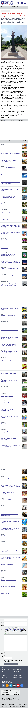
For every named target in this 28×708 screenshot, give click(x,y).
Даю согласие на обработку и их (14, 653)
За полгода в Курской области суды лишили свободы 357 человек (9, 352)
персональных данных (22, 704)
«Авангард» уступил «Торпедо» (8, 387)
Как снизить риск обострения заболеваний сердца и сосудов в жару (10, 558)
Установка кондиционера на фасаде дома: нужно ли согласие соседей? (10, 529)
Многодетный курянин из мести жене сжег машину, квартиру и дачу (10, 316)
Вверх (2, 120)
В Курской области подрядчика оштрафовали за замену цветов (8, 240)
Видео (3, 671)
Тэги (3, 673)
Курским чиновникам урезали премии (9, 146)
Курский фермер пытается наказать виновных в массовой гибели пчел (9, 345)
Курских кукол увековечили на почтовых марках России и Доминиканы (10, 255)
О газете (14, 667)
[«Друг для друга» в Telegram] (10, 685)
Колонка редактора (17, 669)
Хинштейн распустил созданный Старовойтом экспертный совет (8, 161)
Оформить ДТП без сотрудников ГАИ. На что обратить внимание (10, 446)
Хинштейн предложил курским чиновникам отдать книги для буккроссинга (10, 211)
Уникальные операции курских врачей (9, 268)
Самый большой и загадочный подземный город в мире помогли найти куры (10, 536)
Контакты (15, 673)
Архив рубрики (4, 140)
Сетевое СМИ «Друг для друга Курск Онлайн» (11, 696)
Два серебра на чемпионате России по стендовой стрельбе (9, 424)
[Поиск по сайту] (18, 3)
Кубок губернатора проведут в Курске (9, 402)
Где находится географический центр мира (10, 542)
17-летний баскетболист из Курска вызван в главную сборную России (10, 395)
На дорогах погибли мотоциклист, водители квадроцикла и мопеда (10, 359)
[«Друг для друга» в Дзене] (14, 685)
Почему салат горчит (5, 593)
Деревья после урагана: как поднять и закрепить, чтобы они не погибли (9, 579)
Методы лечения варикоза (7, 564)
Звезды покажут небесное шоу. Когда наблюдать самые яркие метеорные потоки (10, 262)
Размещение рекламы (17, 677)
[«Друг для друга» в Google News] (21, 685)
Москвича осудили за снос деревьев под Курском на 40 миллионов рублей (10, 323)
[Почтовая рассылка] (22, 3)
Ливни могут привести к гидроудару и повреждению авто (9, 439)
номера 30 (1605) (22, 140)
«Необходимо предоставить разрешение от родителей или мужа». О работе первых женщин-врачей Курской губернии (11, 284)
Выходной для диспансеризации (8, 506)
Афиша (3, 675)
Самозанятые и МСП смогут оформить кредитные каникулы (9, 515)
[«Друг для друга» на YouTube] (18, 685)
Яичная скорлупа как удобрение (8, 586)
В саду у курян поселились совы (8, 203)
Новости (3, 8)
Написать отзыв (20, 120)
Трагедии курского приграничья (8, 167)
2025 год (15, 6)
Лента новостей (5, 667)
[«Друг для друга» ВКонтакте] (3, 685)
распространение (14, 653)
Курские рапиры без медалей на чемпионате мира (8, 410)
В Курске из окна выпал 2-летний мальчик (10, 366)
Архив (10, 6)
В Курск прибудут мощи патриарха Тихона (10, 153)
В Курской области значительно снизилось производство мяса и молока (10, 471)
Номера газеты (4, 6)
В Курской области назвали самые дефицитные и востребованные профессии (10, 486)
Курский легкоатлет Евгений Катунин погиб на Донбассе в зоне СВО (10, 182)
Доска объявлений (17, 675)
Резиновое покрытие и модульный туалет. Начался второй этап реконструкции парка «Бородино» (10, 226)
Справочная (4, 677)
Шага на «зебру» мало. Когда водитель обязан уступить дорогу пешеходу (9, 431)
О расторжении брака (6, 499)
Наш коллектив (16, 671)
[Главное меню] (25, 3)
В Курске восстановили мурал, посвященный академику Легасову (9, 197)
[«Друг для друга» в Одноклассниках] (7, 685)
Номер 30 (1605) (21, 6)
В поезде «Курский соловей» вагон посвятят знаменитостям (9, 219)
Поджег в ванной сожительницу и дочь (9, 373)
